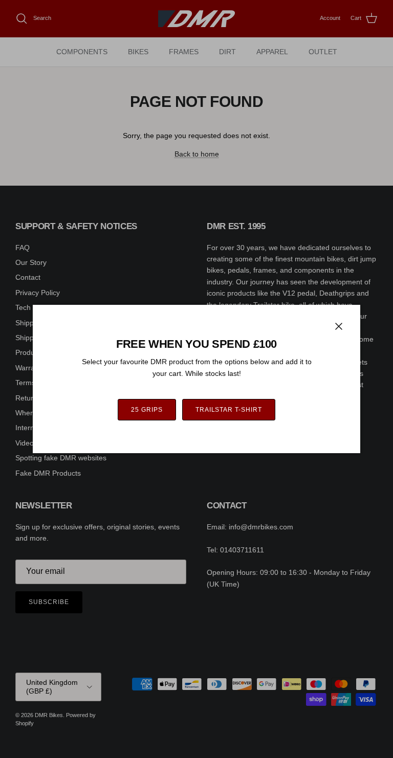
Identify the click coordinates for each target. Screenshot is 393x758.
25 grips (147, 409)
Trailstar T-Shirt (228, 409)
